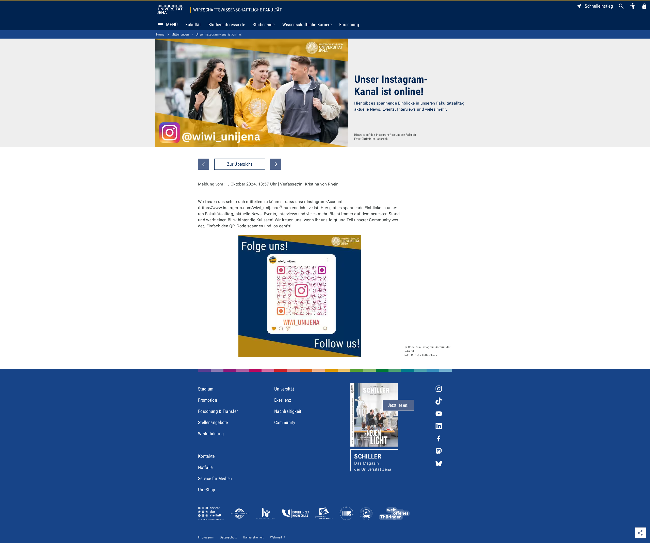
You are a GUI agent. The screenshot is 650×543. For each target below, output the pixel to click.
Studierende (264, 24)
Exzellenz (282, 400)
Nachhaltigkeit (287, 411)
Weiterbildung (211, 433)
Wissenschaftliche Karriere (307, 24)
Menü (172, 24)
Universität (284, 389)
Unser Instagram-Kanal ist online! (219, 34)
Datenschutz (228, 537)
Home (160, 34)
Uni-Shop (206, 489)
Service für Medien (215, 478)
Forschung (349, 24)
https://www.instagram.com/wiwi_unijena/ (240, 207)
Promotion (207, 400)
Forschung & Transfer (218, 411)
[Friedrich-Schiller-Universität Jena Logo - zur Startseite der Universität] (170, 9)
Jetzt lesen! (398, 405)
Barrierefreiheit (253, 537)
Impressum (206, 537)
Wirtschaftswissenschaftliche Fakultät (237, 9)
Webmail (278, 537)
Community (284, 422)
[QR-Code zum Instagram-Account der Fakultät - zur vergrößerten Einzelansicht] (299, 296)
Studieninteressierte (226, 24)
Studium (205, 389)
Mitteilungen (180, 34)
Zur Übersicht (239, 164)
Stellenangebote (213, 422)
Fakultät (193, 24)
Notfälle (205, 467)
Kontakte (206, 456)
